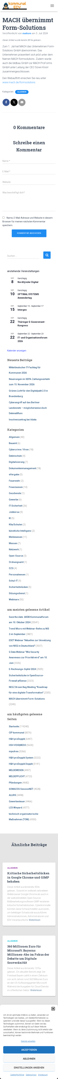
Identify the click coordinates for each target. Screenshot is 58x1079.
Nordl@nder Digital (28, 282)
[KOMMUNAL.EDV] (15, 6)
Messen (13, 543)
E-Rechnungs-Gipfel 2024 (22, 669)
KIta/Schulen (15, 524)
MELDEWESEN (16, 770)
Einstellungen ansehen (29, 1067)
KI (10, 518)
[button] (53, 1008)
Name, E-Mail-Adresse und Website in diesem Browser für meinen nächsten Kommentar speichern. (27, 221)
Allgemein (21, 92)
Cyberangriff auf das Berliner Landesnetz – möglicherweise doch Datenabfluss (28, 408)
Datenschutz (31, 1075)
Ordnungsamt (16, 562)
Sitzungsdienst (17, 593)
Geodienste (15, 493)
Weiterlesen (34, 920)
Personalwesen (17, 574)
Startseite (14, 726)
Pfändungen (15, 782)
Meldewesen (15, 537)
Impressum (43, 1075)
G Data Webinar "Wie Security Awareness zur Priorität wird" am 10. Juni (28, 657)
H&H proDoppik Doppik (21, 764)
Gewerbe (13, 499)
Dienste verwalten (28, 1041)
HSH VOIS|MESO (17, 745)
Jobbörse (14, 512)
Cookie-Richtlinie (17, 1075)
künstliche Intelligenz (20, 531)
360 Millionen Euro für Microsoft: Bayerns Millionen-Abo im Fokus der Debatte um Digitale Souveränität (28, 954)
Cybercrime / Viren (19, 449)
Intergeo (22, 309)
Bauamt (13, 443)
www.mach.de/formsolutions (18, 82)
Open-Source (16, 555)
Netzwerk (14, 549)
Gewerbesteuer (17, 801)
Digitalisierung (16, 462)
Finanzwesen (16, 487)
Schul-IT (13, 580)
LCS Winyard (15, 807)
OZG (11, 568)
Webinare (14, 599)
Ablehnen (29, 1058)
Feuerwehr (14, 481)
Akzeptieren (29, 1049)
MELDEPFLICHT (17, 776)
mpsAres (14, 751)
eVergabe (14, 474)
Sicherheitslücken (18, 587)
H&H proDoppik (17, 739)
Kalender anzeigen (16, 350)
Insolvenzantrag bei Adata (22, 419)
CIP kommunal (16, 732)
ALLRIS (12, 795)
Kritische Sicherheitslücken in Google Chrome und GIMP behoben (28, 877)
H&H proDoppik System (21, 757)
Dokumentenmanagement (22, 468)
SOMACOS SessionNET (21, 789)
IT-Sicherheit (15, 505)
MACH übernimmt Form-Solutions (27, 698)
